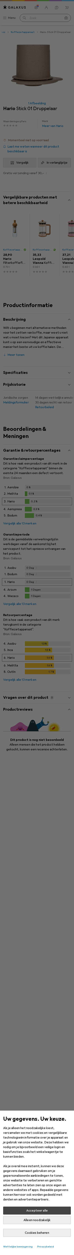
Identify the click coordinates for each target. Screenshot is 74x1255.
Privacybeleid (45, 1246)
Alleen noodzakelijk (37, 1220)
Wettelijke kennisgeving (18, 1246)
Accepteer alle (37, 1211)
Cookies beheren (37, 1233)
